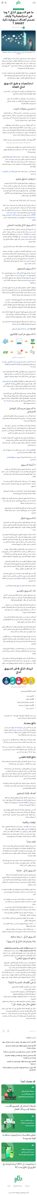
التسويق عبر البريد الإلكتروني (15, 362)
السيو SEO (17, 113)
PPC (15, 183)
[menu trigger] (33, 2)
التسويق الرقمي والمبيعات (18, 9)
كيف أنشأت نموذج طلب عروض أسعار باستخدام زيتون (18, 1042)
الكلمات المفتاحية (11, 215)
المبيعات (8, 401)
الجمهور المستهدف (20, 275)
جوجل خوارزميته (13, 159)
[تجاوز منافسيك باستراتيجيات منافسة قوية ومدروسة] (18, 1122)
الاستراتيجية (22, 805)
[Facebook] (8, 1031)
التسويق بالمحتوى (31, 278)
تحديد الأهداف (28, 826)
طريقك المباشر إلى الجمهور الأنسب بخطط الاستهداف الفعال (20, 1107)
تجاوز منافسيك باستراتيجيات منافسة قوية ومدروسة (19, 1136)
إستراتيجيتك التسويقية (17, 727)
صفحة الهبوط (32, 217)
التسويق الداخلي (31, 261)
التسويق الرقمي (6, 381)
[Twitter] (3, 1031)
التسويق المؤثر (17, 585)
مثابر (21, 27)
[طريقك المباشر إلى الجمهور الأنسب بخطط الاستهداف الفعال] (18, 1093)
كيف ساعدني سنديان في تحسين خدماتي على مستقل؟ (18, 1052)
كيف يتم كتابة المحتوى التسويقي (20, 329)
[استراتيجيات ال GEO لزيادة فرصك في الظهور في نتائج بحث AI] (18, 1152)
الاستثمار (15, 573)
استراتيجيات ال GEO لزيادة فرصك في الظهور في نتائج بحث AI (19, 1165)
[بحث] (2, 2)
